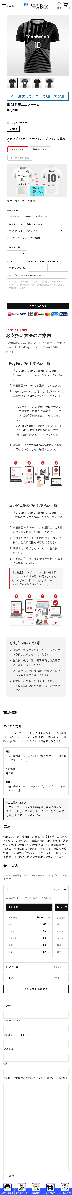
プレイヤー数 (13, 247)
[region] (37, 931)
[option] (38, 45)
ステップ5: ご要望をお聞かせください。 (27, 275)
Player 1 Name (37, 261)
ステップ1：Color (17, 123)
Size (10, 261)
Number (53, 261)
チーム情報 (12, 210)
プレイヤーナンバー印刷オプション (24, 224)
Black (13, 128)
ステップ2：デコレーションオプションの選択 (36, 138)
